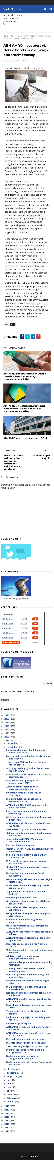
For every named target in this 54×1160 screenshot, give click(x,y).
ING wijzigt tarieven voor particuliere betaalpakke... (26, 862)
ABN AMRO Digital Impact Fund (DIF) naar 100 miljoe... (28, 824)
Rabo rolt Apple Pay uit (18, 1023)
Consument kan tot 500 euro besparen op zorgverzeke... (28, 775)
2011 (7, 1131)
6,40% (24, 633)
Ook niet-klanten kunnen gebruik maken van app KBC (28, 834)
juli (9, 1080)
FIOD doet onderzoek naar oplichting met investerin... (28, 818)
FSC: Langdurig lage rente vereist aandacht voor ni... (24, 800)
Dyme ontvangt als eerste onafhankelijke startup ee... (29, 880)
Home (5, 36)
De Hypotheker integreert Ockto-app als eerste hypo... (28, 914)
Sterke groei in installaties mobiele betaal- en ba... (25, 969)
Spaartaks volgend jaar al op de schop (27, 1046)
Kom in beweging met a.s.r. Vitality (25, 1039)
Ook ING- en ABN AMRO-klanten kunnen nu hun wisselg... (29, 850)
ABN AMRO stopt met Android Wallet (26, 829)
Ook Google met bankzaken (21, 897)
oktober (11, 1069)
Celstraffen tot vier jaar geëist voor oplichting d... (25, 908)
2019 (7, 740)
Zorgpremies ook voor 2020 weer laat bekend (26, 1012)
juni (9, 1083)
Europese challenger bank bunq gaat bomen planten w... (26, 751)
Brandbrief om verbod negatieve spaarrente (24, 920)
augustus (12, 1076)
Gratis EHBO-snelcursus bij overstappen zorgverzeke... (27, 868)
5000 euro (7, 619)
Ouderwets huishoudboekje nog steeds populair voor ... (27, 886)
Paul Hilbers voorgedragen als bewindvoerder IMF (22, 781)
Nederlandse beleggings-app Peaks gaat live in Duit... (28, 1063)
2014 (7, 1120)
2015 (7, 1116)
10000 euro (7, 623)
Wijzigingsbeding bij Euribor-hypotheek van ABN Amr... (27, 769)
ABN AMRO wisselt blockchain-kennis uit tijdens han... (28, 939)
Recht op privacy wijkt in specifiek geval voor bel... (28, 1018)
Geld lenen (7, 614)
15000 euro (7, 628)
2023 (7, 726)
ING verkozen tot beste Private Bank (26, 1042)
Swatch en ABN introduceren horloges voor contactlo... (27, 763)
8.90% (24, 619)
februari (11, 1098)
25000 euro (7, 633)
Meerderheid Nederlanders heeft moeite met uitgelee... (28, 757)
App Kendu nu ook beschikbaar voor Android (25, 893)
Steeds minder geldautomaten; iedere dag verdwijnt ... (29, 963)
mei (9, 1087)
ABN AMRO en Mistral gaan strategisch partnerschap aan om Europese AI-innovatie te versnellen (24, 409)
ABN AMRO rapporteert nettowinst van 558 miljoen (29, 933)
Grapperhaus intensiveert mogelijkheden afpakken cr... (28, 902)
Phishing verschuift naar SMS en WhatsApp (23, 794)
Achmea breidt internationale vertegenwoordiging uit (22, 788)
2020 (7, 736)
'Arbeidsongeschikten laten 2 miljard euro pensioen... (29, 951)
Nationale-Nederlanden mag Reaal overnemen (25, 874)
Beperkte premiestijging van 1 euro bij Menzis (27, 945)
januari (11, 1101)
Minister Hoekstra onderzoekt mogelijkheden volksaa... (22, 957)
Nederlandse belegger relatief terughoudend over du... (22, 1057)
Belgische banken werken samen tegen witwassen (27, 982)
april (9, 1090)
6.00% (24, 623)
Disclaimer (35, 642)
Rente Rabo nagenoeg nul (20, 845)
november (12, 746)
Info (35, 619)
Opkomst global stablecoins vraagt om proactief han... (27, 975)
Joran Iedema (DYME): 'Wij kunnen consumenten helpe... (24, 840)
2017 (7, 1109)
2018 (7, 1106)
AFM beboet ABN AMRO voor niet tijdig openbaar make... (27, 806)
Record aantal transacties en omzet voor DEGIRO (28, 1006)
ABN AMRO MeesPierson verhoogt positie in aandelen (28, 1000)
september (13, 1072)
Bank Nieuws (12, 9)
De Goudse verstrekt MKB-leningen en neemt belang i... (27, 927)
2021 (7, 733)
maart (10, 1094)
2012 (7, 1127)
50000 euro (7, 637)
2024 (7, 722)
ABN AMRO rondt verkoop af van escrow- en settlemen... (28, 1034)
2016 (7, 1113)
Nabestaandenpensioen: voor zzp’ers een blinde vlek (28, 994)
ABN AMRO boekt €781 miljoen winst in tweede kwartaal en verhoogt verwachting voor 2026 (24, 376)
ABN (12, 36)
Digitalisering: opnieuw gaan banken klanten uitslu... (26, 856)
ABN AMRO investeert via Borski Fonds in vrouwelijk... (28, 1028)
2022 (7, 729)
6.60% (24, 628)
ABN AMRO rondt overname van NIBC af (25, 438)
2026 (7, 715)
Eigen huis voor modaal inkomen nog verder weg (26, 812)
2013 (7, 1124)
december (12, 743)
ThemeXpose (32, 1156)
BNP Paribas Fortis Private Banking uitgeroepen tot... (25, 1051)
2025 (7, 718)
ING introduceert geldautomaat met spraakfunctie (26, 988)
